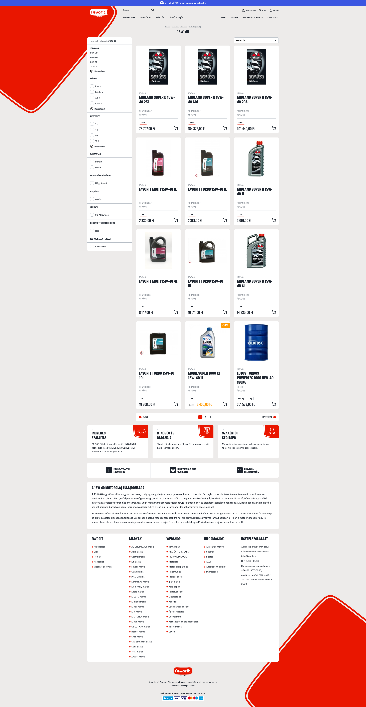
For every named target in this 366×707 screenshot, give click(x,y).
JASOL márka (138, 576)
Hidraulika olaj (176, 576)
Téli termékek (175, 626)
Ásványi (99, 199)
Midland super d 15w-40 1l (254, 191)
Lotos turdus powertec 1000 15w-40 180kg (255, 377)
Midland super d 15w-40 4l (254, 283)
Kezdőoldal (99, 546)
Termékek (175, 27)
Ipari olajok (174, 581)
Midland (99, 92)
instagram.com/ (186, 470)
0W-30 (94, 57)
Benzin (98, 161)
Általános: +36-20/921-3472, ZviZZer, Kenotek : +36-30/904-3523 (257, 579)
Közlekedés (100, 246)
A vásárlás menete (215, 546)
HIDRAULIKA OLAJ (178, 556)
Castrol (99, 103)
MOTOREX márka (140, 616)
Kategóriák (146, 17)
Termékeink (129, 17)
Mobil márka (137, 606)
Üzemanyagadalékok (179, 606)
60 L (192, 122)
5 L (97, 135)
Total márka (137, 651)
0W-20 (94, 52)
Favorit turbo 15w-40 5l (205, 283)
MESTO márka (138, 596)
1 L (96, 123)
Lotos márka (137, 591)
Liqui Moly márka (140, 586)
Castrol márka (138, 556)
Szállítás (210, 551)
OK (152, 10)
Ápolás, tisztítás (176, 611)
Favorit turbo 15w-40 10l (156, 375)
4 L (96, 129)
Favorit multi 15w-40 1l (158, 189)
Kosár (276, 10)
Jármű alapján (176, 17)
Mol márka (136, 611)
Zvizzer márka (138, 656)
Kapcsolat (273, 17)
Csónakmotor (175, 616)
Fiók (264, 10)
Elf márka (136, 561)
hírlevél (251, 470)
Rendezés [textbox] (240, 40)
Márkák (160, 17)
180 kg (241, 398)
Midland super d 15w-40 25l (157, 99)
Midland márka (138, 601)
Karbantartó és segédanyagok (183, 621)
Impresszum (212, 571)
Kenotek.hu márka (140, 581)
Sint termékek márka (141, 641)
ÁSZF (209, 561)
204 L (241, 122)
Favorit (167, 27)
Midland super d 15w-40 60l (206, 99)
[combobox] (256, 40)
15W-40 (195, 27)
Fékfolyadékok (176, 591)
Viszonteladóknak (253, 17)
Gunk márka (137, 571)
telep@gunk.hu (248, 556)
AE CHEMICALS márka (142, 546)
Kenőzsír (173, 601)
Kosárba (176, 128)
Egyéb (172, 631)
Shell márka (137, 636)
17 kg (249, 398)
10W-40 (94, 66)
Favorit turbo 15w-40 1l (207, 189)
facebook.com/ (122, 470)
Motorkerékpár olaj (178, 566)
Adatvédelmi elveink (216, 566)
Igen (97, 230)
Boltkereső (250, 10)
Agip (97, 97)
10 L (97, 141)
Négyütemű (101, 183)
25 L (143, 122)
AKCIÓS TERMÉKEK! (179, 551)
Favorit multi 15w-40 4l (158, 281)
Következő (267, 417)
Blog (223, 17)
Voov (193, 685)
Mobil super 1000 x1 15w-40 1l (204, 375)
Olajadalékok (175, 596)
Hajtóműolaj (175, 571)
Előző (145, 417)
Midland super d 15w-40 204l (254, 99)
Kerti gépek (174, 586)
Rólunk (234, 17)
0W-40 (94, 62)
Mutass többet (100, 71)
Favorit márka (138, 566)
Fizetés (209, 556)
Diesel (98, 167)
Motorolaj (183, 27)
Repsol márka (138, 631)
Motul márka (137, 621)
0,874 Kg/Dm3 (102, 214)
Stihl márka (137, 646)
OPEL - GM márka (140, 626)
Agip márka (137, 551)
